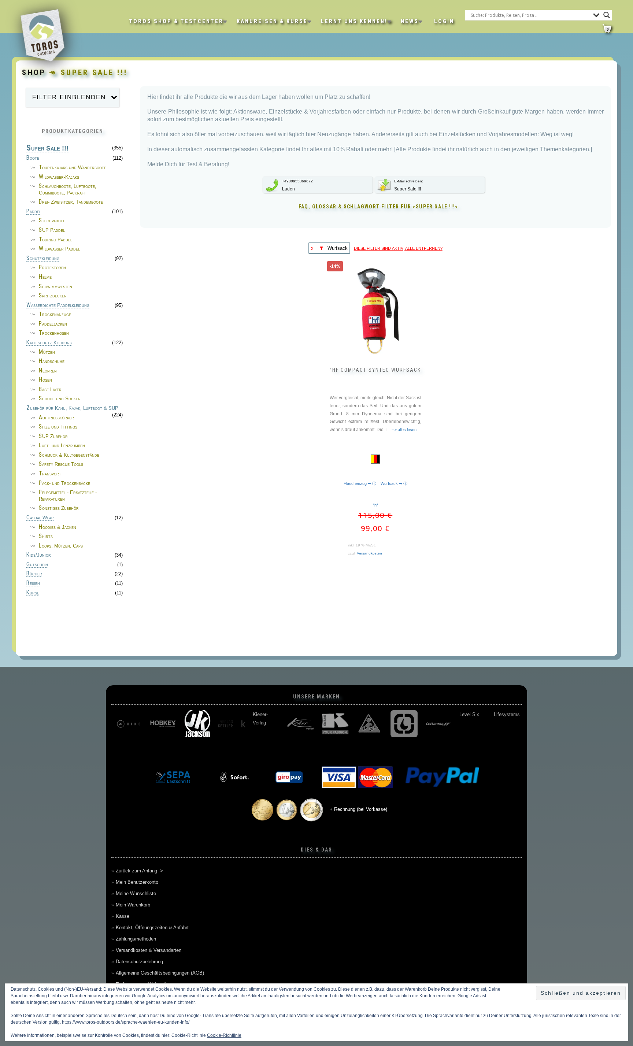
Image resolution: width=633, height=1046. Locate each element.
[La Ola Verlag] (369, 723)
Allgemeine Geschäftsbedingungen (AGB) (160, 973)
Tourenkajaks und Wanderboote (72, 167)
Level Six (469, 714)
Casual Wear (40, 518)
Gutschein (37, 565)
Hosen (45, 380)
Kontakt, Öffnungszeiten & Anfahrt (152, 927)
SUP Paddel (52, 230)
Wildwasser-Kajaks (59, 177)
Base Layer (50, 389)
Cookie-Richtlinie (224, 1035)
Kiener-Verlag (260, 719)
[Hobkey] (163, 723)
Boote (32, 158)
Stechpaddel (52, 220)
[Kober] (300, 723)
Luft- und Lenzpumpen (62, 445)
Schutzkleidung (42, 259)
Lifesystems (507, 714)
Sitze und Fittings (58, 427)
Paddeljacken (53, 324)
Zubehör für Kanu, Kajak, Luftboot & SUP (72, 408)
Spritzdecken (53, 295)
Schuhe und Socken (60, 398)
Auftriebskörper (56, 417)
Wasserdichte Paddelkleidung (57, 305)
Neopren (48, 371)
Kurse (32, 593)
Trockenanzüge (55, 314)
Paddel (33, 212)
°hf (375, 505)
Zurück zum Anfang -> (139, 870)
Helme (45, 277)
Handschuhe (51, 361)
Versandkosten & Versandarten (148, 950)
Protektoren (52, 267)
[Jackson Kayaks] (197, 723)
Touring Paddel (55, 239)
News (410, 21)
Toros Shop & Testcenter (176, 21)
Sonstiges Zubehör (59, 508)
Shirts (46, 536)
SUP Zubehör (53, 436)
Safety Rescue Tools (61, 464)
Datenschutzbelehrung (139, 961)
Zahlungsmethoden (136, 939)
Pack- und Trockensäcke (64, 483)
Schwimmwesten (55, 286)
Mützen (47, 352)
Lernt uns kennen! (354, 21)
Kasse (122, 916)
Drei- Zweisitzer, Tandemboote (71, 202)
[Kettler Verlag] (231, 723)
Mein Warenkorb (133, 905)
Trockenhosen (54, 333)
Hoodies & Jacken (57, 527)
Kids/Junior (38, 555)
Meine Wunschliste (136, 893)
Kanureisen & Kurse (272, 21)
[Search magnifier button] (606, 15)
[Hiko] (128, 723)
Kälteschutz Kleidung (49, 343)
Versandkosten (369, 553)
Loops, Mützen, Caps (61, 546)
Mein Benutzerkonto (137, 882)
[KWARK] (335, 723)
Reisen (33, 583)
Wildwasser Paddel (59, 249)
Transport (50, 473)
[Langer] (404, 723)
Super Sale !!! (47, 148)
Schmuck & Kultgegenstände (69, 455)
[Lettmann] (438, 723)
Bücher (34, 574)
